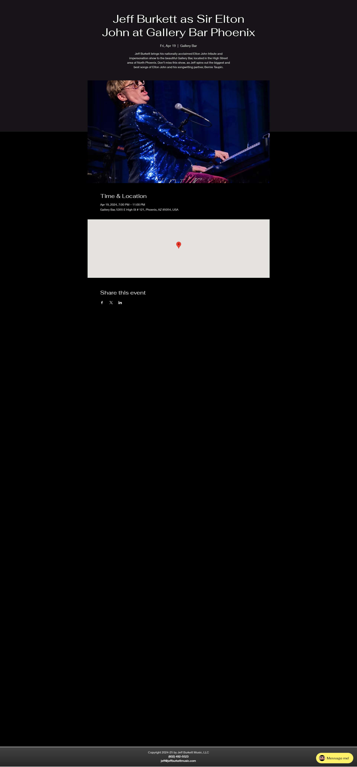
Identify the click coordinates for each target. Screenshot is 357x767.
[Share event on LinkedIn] (120, 302)
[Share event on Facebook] (102, 302)
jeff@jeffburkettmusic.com (178, 760)
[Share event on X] (111, 302)
